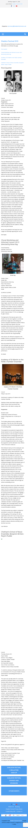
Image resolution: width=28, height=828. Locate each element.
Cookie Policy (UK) (10, 811)
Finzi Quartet (4, 49)
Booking (17, 807)
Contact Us (19, 811)
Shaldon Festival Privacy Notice (14, 809)
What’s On (11, 807)
